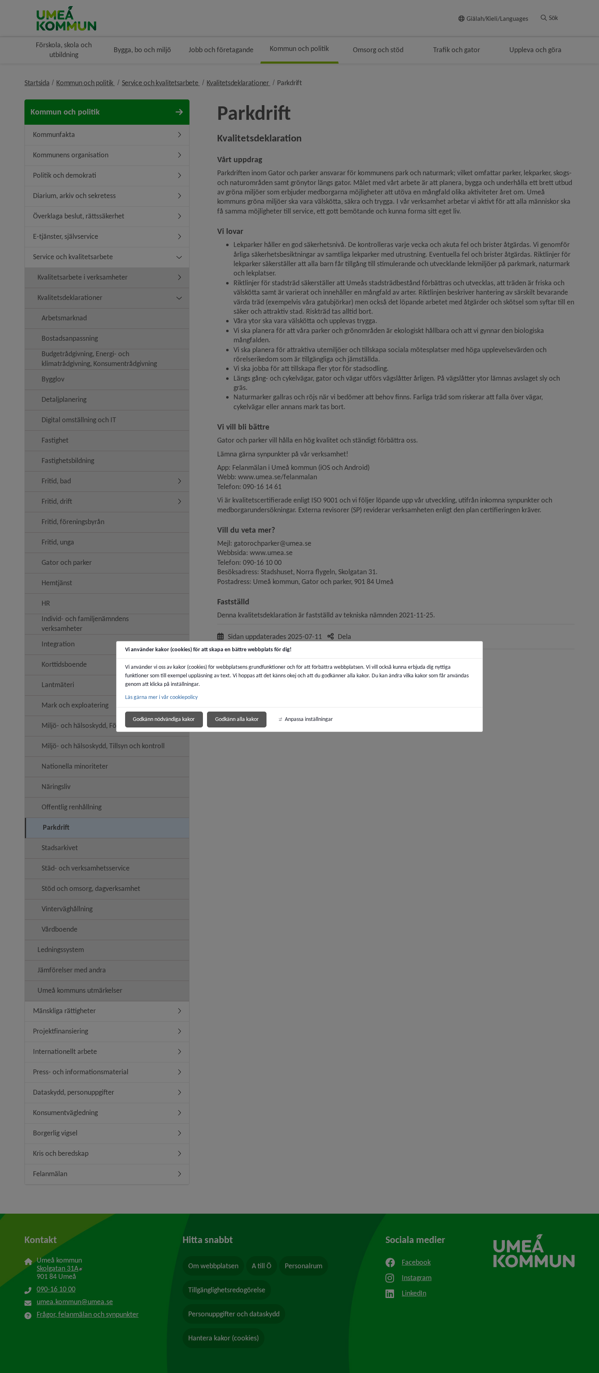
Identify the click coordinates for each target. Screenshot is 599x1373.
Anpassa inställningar (309, 719)
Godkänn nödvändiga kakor (164, 719)
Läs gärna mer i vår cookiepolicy (161, 697)
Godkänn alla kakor (237, 719)
